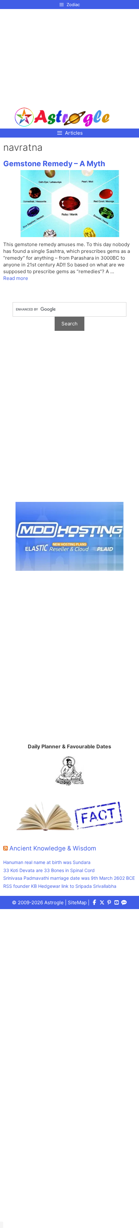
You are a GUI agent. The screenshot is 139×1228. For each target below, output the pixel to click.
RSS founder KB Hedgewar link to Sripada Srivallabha (59, 886)
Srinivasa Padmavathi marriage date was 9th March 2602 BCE (69, 878)
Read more (15, 278)
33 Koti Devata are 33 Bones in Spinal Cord (49, 870)
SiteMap (77, 902)
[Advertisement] (62, 56)
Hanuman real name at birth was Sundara (47, 862)
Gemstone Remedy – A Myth (54, 163)
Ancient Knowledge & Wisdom (52, 848)
